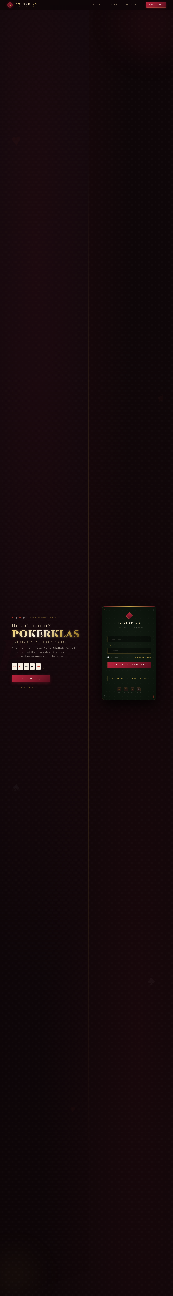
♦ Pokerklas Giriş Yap (31, 679)
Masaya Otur (156, 5)
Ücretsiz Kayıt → (27, 687)
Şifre (110, 645)
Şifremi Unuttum (143, 657)
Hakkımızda (113, 5)
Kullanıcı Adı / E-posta (119, 634)
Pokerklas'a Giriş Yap (129, 665)
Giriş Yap (98, 5)
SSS (142, 5)
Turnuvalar (129, 5)
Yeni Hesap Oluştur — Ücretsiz (129, 678)
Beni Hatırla (114, 657)
